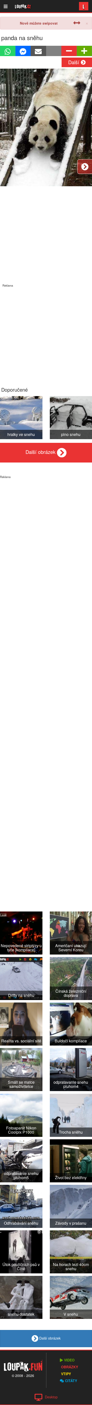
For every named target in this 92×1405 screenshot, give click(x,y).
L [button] (84, 6)
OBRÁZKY (69, 1366)
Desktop (51, 1396)
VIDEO (69, 1360)
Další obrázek (41, 451)
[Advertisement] (46, 333)
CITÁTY (71, 1380)
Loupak (23, 6)
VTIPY (66, 1373)
